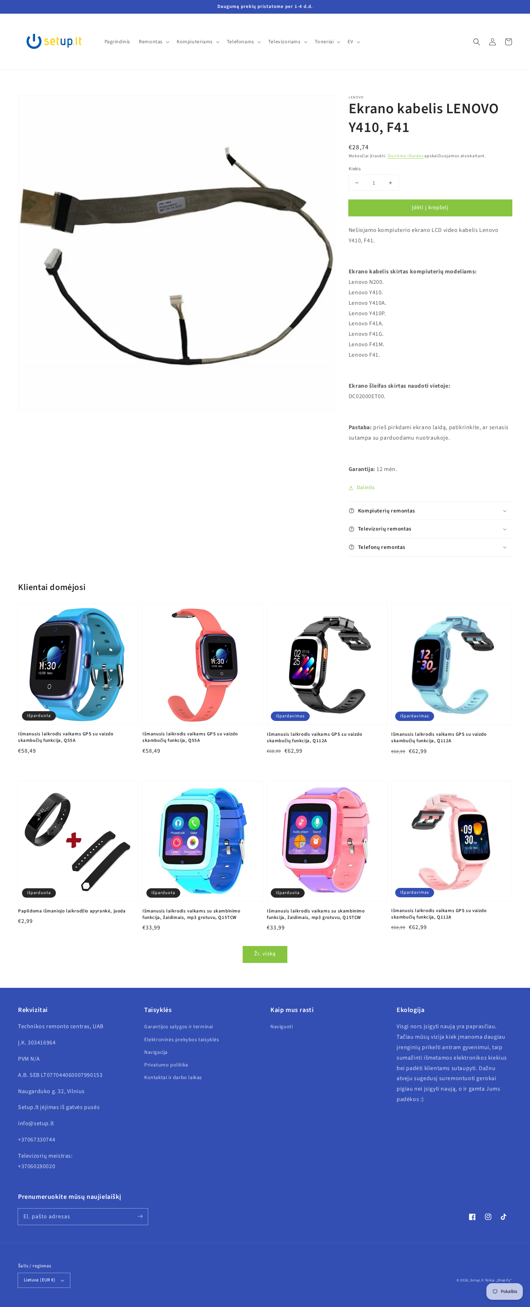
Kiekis (355, 169)
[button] (477, 42)
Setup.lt (477, 1280)
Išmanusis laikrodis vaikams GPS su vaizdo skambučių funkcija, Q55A (66, 737)
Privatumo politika (166, 1065)
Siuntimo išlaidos (406, 156)
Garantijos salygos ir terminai (178, 1026)
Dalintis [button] (366, 487)
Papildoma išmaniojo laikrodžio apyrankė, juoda (72, 911)
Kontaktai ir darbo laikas (173, 1077)
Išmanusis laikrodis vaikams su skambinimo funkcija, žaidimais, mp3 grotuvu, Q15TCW (191, 914)
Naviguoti (281, 1026)
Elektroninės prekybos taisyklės (181, 1039)
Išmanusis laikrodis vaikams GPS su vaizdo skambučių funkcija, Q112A (314, 737)
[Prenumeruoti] (140, 1216)
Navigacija (156, 1052)
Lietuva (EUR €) (39, 1280)
